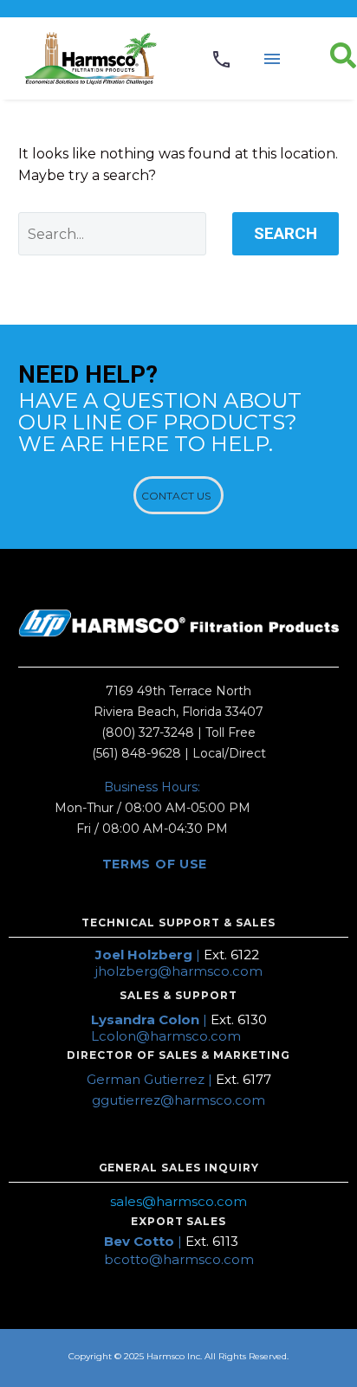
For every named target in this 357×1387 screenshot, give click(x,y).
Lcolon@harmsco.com (166, 1036)
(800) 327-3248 (147, 732)
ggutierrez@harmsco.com (178, 1100)
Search (285, 233)
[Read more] (221, 59)
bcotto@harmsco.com (179, 1259)
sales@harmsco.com (178, 1201)
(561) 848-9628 (136, 753)
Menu (272, 59)
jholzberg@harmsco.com (179, 971)
